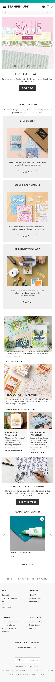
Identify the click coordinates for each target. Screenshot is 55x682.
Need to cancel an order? (27, 642)
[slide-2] (34, 65)
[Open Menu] (4, 7)
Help (4, 590)
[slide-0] (22, 65)
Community (7, 617)
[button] (43, 6)
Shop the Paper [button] (27, 501)
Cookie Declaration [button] (38, 674)
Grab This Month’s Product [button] (27, 87)
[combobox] (27, 13)
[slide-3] (40, 65)
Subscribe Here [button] (12, 450)
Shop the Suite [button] (13, 361)
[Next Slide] (51, 537)
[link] (48, 6)
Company (33, 590)
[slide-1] (28, 65)
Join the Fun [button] (36, 452)
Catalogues (35, 617)
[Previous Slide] (4, 537)
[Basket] (52, 6)
